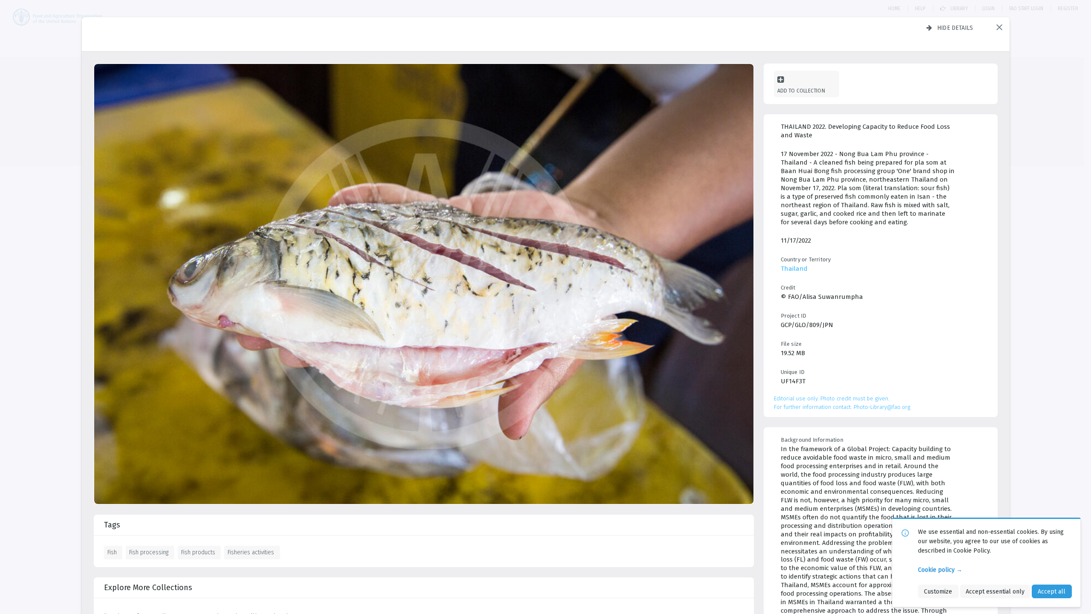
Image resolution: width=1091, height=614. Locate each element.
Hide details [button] (955, 28)
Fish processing (148, 552)
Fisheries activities (251, 552)
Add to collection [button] (801, 90)
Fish (112, 552)
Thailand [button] (794, 268)
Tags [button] (112, 525)
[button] (999, 27)
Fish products (198, 552)
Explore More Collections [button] (148, 587)
